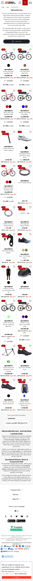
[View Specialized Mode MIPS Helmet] (25, 272)
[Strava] (6, 516)
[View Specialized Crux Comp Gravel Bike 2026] (25, 55)
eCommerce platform (10, 540)
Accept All (16, 577)
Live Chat (21, 506)
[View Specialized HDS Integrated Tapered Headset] (25, 213)
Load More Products (16, 423)
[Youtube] (22, 516)
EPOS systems (19, 540)
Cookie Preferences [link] (16, 544)
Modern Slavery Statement (25, 542)
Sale (8, 7)
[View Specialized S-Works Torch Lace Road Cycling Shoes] (8, 386)
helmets (4, 469)
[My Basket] (30, 2)
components (26, 465)
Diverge (24, 439)
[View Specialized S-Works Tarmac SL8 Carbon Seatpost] (8, 138)
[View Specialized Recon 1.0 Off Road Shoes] (25, 240)
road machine (16, 451)
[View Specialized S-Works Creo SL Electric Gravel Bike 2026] (25, 307)
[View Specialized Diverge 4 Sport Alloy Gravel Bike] (25, 97)
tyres (16, 469)
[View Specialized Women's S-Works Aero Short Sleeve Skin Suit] (8, 272)
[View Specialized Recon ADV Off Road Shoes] (25, 352)
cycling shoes (10, 469)
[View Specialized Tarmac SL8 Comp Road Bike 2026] (8, 97)
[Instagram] (27, 516)
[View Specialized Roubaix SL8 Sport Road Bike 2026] (8, 172)
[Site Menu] (2, 2)
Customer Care (16, 490)
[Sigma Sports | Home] (10, 2)
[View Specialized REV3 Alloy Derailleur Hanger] (8, 240)
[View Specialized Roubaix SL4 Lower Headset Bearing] (8, 213)
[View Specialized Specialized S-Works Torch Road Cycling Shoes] (25, 138)
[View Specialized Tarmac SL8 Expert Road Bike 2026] (8, 55)
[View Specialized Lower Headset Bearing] (25, 172)
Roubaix (17, 439)
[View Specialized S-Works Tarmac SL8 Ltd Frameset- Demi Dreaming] (8, 352)
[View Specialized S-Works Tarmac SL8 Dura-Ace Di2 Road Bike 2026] (8, 307)
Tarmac (13, 439)
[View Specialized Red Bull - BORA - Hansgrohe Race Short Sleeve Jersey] (25, 386)
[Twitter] (16, 516)
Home (3, 7)
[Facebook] (11, 516)
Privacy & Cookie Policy (15, 542)
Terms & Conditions (6, 542)
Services (15, 494)
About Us (15, 499)
